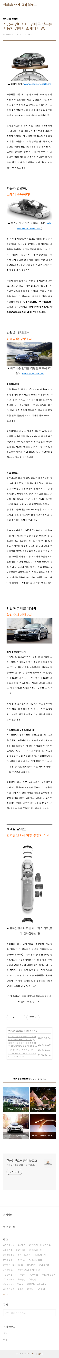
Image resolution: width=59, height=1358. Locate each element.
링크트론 (34, 1274)
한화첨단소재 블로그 (14, 1284)
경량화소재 (9, 1255)
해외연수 (8, 1250)
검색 (52, 1313)
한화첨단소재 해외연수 (40, 1245)
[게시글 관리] (22, 1017)
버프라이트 (9, 1289)
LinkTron (45, 1265)
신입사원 (32, 1265)
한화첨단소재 (36, 1250)
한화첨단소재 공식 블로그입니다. (21, 1165)
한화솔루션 (9, 1260)
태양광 (33, 1279)
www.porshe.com (33, 373)
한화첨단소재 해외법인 (29, 1269)
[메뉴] (55, 5)
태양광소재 (9, 1269)
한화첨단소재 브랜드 (37, 1284)
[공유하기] (18, 1017)
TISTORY (31, 1354)
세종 (21, 1289)
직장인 (22, 1279)
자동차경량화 (36, 1260)
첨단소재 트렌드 (15, 1031)
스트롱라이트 (25, 1255)
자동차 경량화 (49, 1274)
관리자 (40, 1354)
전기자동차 (9, 1245)
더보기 (5, 1295)
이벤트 (22, 1245)
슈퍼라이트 (9, 1279)
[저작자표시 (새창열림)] (40, 1017)
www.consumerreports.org (37, 84)
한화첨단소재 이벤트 (14, 1265)
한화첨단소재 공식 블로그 (20, 5)
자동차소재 (41, 1255)
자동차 (31, 1289)
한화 (23, 1274)
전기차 (42, 1289)
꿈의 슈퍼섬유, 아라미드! (19, 1050)
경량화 (22, 1260)
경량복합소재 (10, 1274)
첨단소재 (21, 1250)
